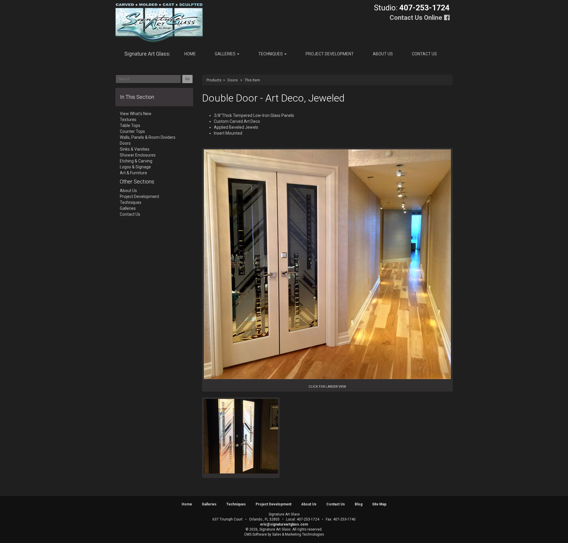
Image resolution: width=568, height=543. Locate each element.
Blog (358, 504)
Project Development (330, 53)
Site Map (379, 504)
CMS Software (255, 534)
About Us (383, 53)
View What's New (135, 113)
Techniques (271, 53)
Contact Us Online (416, 17)
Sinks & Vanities (134, 149)
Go (187, 79)
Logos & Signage (135, 167)
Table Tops (130, 125)
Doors (232, 80)
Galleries (225, 53)
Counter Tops (132, 131)
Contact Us (424, 53)
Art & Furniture (133, 172)
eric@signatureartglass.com (284, 524)
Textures (128, 119)
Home (190, 53)
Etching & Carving (136, 161)
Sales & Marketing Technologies (298, 534)
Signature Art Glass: (147, 54)
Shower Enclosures (138, 155)
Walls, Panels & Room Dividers (147, 137)
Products (214, 80)
